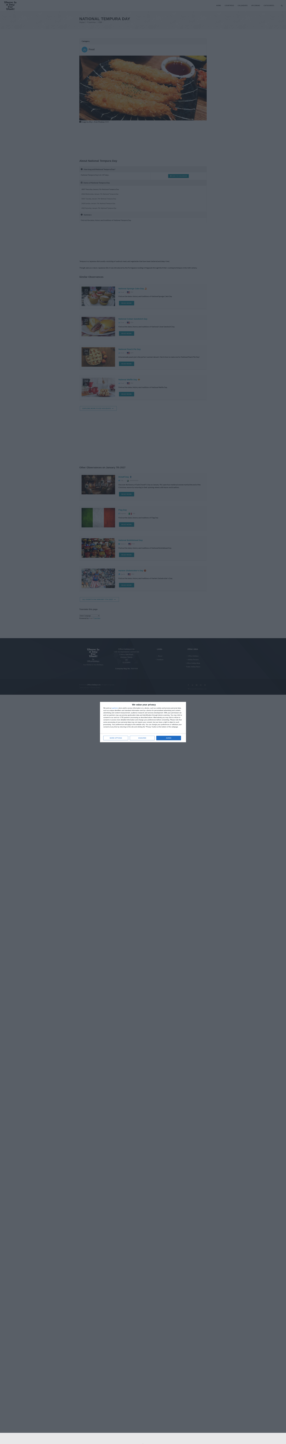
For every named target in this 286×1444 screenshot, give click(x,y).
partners (115, 708)
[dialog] (143, 722)
